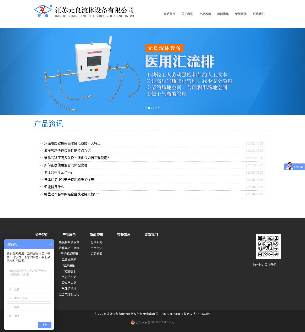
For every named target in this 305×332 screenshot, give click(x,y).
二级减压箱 (69, 259)
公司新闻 (96, 253)
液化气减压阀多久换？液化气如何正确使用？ (77, 158)
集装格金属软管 (69, 242)
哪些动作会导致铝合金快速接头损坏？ (72, 194)
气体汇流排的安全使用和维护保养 (69, 179)
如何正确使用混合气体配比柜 (65, 165)
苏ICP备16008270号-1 (169, 314)
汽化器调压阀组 (69, 248)
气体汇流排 (69, 288)
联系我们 (259, 14)
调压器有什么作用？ (59, 172)
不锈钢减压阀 (69, 253)
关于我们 (187, 14)
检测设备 (69, 265)
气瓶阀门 (69, 271)
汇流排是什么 (54, 187)
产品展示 (205, 14)
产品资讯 (96, 248)
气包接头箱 (69, 277)
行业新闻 (96, 242)
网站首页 (169, 14)
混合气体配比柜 (69, 294)
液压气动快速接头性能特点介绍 (67, 150)
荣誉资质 (241, 14)
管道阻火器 (69, 282)
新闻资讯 (223, 14)
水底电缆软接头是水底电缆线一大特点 (72, 143)
